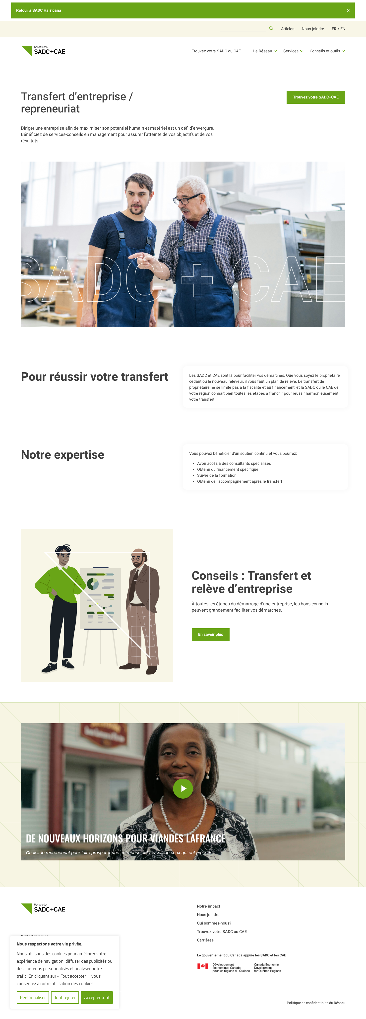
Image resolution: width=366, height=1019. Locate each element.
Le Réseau (262, 51)
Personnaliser (33, 997)
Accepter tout (97, 997)
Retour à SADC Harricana (38, 10)
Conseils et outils (325, 51)
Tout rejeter (65, 997)
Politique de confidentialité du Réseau (316, 1003)
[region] (65, 972)
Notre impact (208, 906)
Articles (287, 29)
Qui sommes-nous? (214, 923)
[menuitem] (334, 29)
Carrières (205, 940)
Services (291, 51)
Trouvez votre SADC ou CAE (216, 51)
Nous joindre (313, 29)
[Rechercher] (271, 28)
